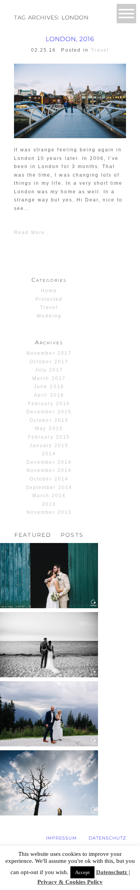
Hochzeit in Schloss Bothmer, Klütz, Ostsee (49, 631)
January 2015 (49, 445)
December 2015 (48, 412)
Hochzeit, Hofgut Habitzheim (48, 559)
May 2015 (49, 428)
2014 (49, 453)
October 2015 (49, 420)
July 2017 (49, 370)
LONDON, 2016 (70, 39)
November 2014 (48, 470)
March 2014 (49, 495)
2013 (49, 504)
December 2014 (48, 462)
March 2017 (49, 378)
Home (49, 290)
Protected (49, 299)
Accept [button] (82, 872)
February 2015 (49, 437)
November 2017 (48, 353)
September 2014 (49, 487)
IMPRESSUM (61, 838)
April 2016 (49, 395)
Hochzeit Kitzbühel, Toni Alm (48, 697)
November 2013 (48, 512)
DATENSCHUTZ (107, 838)
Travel (100, 50)
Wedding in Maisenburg (48, 766)
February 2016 (49, 403)
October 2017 (49, 361)
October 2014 (49, 479)
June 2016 (49, 386)
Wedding (49, 316)
